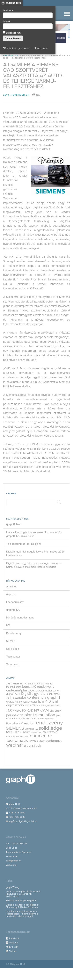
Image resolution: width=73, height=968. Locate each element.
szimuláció (23, 736)
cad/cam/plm (16, 690)
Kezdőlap (8, 55)
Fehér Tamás (53, 694)
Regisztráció (41, 48)
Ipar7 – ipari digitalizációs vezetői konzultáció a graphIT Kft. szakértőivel (34, 534)
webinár (14, 745)
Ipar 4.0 (44, 701)
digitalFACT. (13, 694)
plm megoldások (47, 718)
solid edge (50, 728)
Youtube (13, 942)
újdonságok (32, 746)
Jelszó (6, 21)
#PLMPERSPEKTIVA (16, 683)
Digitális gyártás (33, 694)
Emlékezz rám (13, 32)
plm (58, 715)
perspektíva (15, 715)
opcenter (55, 711)
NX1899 (17, 710)
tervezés (33, 741)
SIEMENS (11, 641)
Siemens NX (31, 728)
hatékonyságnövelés (26, 701)
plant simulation (39, 715)
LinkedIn (13, 947)
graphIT (54, 697)
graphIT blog (13, 524)
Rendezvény (13, 633)
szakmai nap (36, 732)
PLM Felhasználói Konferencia (22, 718)
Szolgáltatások (13, 860)
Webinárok (11, 865)
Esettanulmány (15, 602)
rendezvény (48, 722)
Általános (11, 586)
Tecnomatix (13, 664)
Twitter (12, 951)
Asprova (11, 594)
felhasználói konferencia (26, 697)
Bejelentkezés (13, 3)
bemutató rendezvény (38, 687)
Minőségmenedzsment (20, 617)
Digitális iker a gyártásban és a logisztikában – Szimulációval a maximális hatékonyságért (34, 565)
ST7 (28, 732)
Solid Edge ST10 (16, 732)
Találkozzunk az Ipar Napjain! (23, 543)
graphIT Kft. (13, 609)
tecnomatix (17, 740)
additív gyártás (36, 683)
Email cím (8, 10)
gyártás (10, 701)
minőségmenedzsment (49, 705)
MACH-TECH (32, 705)
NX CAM (41, 710)
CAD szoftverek (36, 690)
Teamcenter (13, 656)
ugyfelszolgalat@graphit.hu (23, 821)
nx (9, 709)
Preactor (27, 723)
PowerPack (13, 723)
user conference (50, 741)
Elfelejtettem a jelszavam (16, 48)
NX (16, 55)
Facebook (14, 938)
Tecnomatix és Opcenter (19, 852)
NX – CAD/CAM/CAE (16, 843)
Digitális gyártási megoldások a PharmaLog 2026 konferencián (35, 553)
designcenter (52, 690)
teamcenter (40, 736)
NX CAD (27, 711)
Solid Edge (12, 648)
